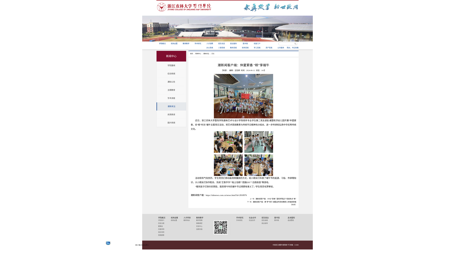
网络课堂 (199, 223)
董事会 (160, 226)
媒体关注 (171, 106)
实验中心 (199, 226)
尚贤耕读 (171, 115)
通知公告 (171, 82)
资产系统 (269, 48)
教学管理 (199, 220)
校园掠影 (161, 235)
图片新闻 (171, 123)
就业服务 (233, 43)
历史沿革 (161, 223)
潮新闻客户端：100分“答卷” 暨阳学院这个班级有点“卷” (276, 199)
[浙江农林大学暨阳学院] (184, 12)
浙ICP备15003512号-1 (142, 245)
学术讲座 (171, 98)
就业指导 (265, 223)
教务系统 (233, 48)
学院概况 (162, 43)
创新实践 (199, 229)
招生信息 (221, 43)
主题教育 (171, 90)
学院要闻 (171, 65)
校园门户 (257, 43)
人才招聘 (209, 43)
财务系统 (245, 48)
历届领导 (161, 229)
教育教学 (186, 43)
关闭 (293, 205)
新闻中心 (198, 54)
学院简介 (161, 220)
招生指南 (265, 220)
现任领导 (161, 232)
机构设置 (174, 43)
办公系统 (209, 48)
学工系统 (257, 48)
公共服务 (281, 48)
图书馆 (245, 43)
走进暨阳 (291, 220)
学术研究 (198, 43)
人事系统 (221, 48)
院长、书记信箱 (292, 48)
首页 (191, 54)
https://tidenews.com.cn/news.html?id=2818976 (226, 195)
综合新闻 (171, 74)
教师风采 (187, 220)
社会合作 (252, 220)
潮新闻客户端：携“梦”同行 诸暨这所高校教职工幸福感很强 (274, 202)
